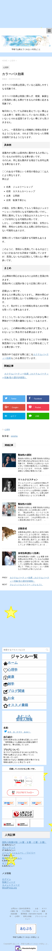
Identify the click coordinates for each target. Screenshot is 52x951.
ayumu (14, 436)
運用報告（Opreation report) (31, 914)
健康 (43, 911)
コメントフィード (11, 885)
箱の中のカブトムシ (12, 858)
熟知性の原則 (24, 455)
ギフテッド (7, 863)
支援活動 (14, 914)
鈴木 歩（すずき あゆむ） (19, 732)
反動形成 (22, 528)
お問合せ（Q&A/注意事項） (21, 908)
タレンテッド (8, 847)
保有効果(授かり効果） (29, 553)
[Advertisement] (26, 15)
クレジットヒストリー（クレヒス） (26, 584)
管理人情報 (27, 916)
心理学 (7, 430)
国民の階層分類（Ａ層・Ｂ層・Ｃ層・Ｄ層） (24, 842)
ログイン (6, 879)
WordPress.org (9, 888)
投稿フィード (8, 882)
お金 (36, 908)
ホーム (35, 911)
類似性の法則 (24, 504)
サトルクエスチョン (28, 479)
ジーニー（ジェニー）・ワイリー (18, 853)
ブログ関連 (25, 911)
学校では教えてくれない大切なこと (26, 937)
